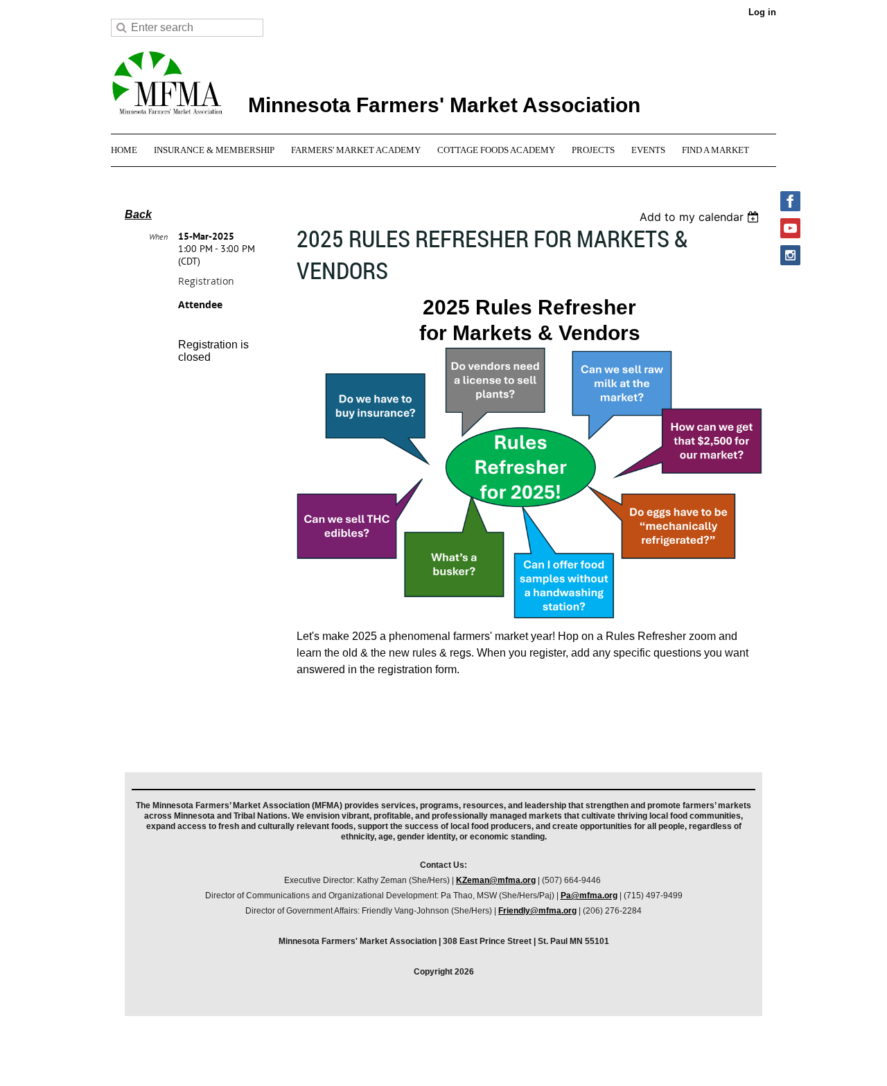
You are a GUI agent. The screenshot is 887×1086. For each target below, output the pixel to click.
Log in (762, 12)
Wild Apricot (649, 1058)
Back (138, 214)
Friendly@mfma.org (537, 911)
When (158, 236)
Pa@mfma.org (589, 895)
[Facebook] (790, 201)
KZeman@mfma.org (496, 880)
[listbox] (701, 216)
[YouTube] (790, 228)
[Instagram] (790, 255)
